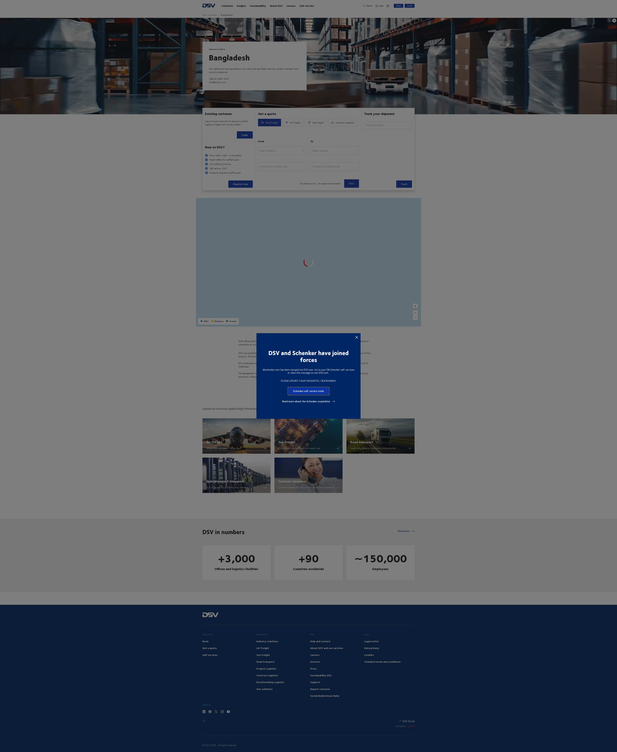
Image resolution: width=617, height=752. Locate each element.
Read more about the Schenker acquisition (306, 401)
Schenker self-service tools (308, 391)
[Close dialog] (357, 337)
